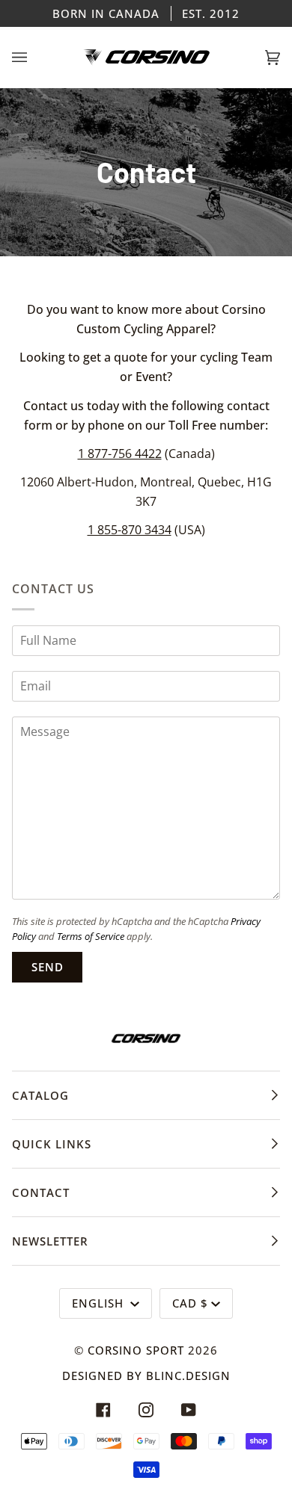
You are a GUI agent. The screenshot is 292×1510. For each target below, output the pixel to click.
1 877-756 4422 (120, 453)
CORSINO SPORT (136, 1350)
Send (47, 966)
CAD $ (190, 1303)
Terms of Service (90, 936)
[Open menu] (34, 57)
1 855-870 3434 (129, 530)
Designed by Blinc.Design (146, 1375)
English (99, 1303)
